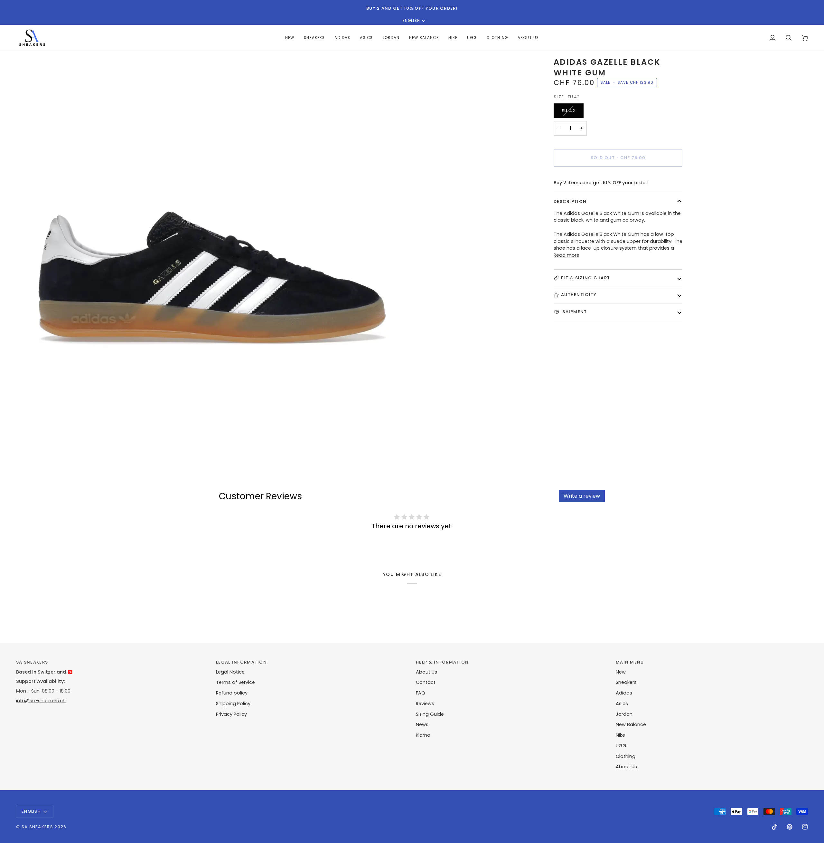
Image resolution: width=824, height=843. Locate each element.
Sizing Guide (430, 714)
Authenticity (579, 295)
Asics (622, 703)
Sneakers (626, 682)
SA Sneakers (37, 827)
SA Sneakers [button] (32, 662)
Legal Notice (230, 672)
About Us (426, 672)
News (422, 724)
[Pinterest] (789, 827)
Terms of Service (235, 682)
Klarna (423, 735)
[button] (342, 38)
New (621, 672)
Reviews (425, 703)
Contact (425, 682)
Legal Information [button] (241, 662)
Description (570, 201)
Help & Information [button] (442, 662)
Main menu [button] (630, 662)
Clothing (625, 756)
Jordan (624, 714)
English (411, 20)
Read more (566, 255)
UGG (621, 745)
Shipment (574, 312)
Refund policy (232, 693)
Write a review (582, 496)
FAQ (420, 693)
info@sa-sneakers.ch (41, 700)
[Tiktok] (774, 827)
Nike (620, 735)
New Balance (631, 724)
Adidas (624, 693)
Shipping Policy (233, 703)
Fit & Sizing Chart (585, 278)
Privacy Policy (231, 714)
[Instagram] (805, 827)
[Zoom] (28, 442)
